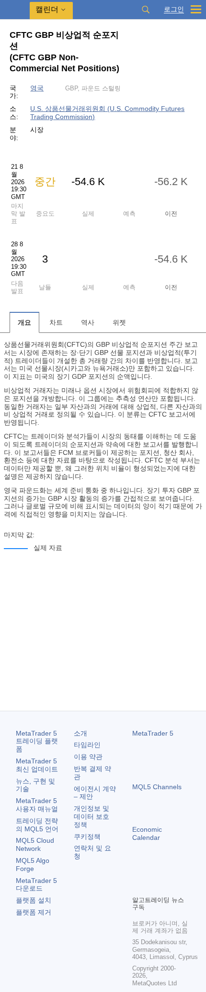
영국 (37, 88)
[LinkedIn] (138, 887)
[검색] (145, 9)
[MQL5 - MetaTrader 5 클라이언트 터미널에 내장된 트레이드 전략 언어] (15, 10)
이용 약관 (88, 757)
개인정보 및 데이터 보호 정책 (91, 816)
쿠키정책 (87, 836)
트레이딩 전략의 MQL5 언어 (37, 825)
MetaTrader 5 (152, 733)
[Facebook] (138, 871)
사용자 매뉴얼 (37, 805)
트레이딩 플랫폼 (37, 741)
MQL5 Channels (157, 787)
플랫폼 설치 (33, 900)
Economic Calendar (147, 833)
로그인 (174, 9)
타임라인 (87, 745)
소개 (80, 733)
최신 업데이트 (37, 765)
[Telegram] (153, 871)
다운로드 (36, 885)
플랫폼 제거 (33, 912)
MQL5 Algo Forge (32, 864)
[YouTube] (184, 871)
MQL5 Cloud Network (35, 844)
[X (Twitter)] (168, 871)
